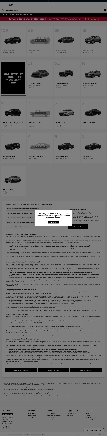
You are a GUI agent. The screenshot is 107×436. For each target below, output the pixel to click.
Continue (53, 222)
